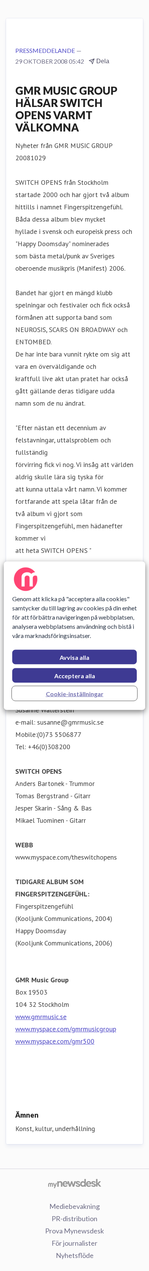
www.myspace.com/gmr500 (54, 1041)
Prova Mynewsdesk (74, 1231)
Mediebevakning (74, 1206)
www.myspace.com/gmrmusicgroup (65, 1028)
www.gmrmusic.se (40, 1016)
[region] (75, 635)
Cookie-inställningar (75, 693)
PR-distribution (74, 1218)
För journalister (74, 1243)
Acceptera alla (74, 675)
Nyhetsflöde (75, 1255)
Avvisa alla (74, 657)
